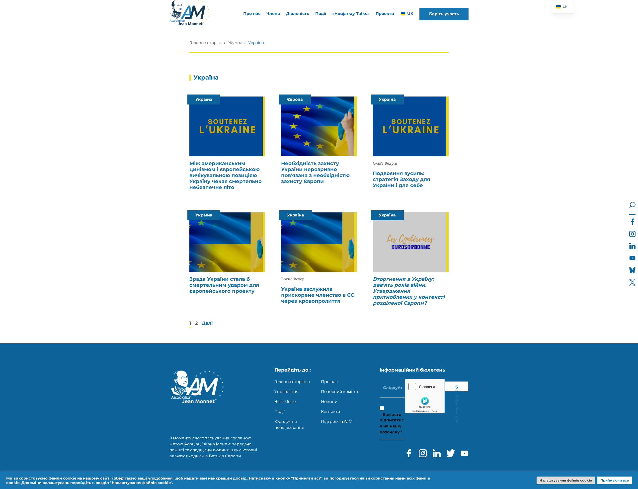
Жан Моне (285, 401)
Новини (329, 401)
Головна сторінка (207, 42)
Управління (286, 391)
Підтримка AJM (336, 421)
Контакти (330, 411)
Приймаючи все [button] (614, 480)
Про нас (329, 381)
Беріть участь (444, 13)
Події (320, 13)
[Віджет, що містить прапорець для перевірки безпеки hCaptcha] (425, 396)
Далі (207, 323)
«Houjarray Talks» (351, 13)
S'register (456, 388)
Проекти (385, 13)
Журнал (236, 42)
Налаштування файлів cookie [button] (566, 480)
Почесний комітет (340, 391)
